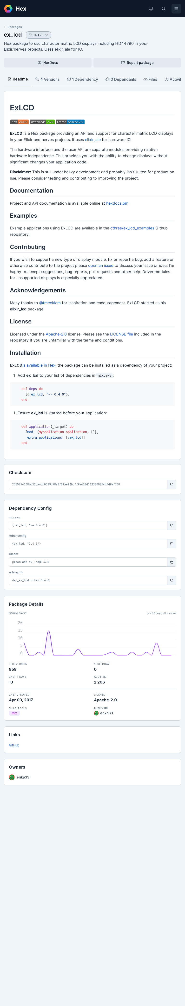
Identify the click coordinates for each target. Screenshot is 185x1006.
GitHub (14, 745)
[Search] (163, 9)
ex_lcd (13, 34)
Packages (15, 27)
